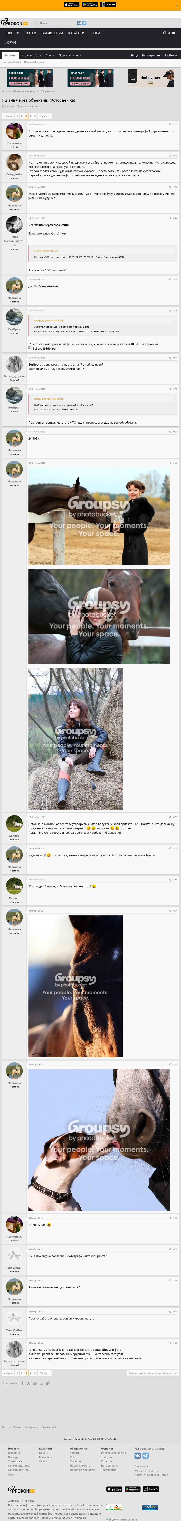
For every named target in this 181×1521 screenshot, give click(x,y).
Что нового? (30, 55)
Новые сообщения (11, 62)
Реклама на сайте (146, 1470)
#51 (175, 817)
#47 (175, 357)
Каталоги (76, 33)
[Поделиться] (169, 124)
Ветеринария (110, 1465)
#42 (175, 155)
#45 (175, 279)
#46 (175, 310)
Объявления (52, 33)
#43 (175, 187)
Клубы (43, 1452)
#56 (175, 1218)
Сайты (43, 1461)
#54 (175, 910)
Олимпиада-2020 (19, 1470)
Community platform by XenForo (90, 1439)
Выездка (14, 1452)
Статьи (30, 33)
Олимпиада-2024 (19, 1465)
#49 (175, 431)
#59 (175, 1311)
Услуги (74, 1452)
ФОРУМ (10, 42)
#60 (175, 1342)
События (107, 1461)
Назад (9, 116)
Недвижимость (80, 1465)
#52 (175, 848)
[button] (40, 55)
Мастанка (10, 106)
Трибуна (106, 1457)
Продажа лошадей (82, 1470)
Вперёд (44, 116)
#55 (175, 1064)
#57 (175, 1249)
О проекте (141, 1466)
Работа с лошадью (113, 1452)
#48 (175, 389)
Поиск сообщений (34, 62)
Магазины (45, 1457)
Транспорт (77, 1461)
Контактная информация (151, 1474)
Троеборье (15, 1461)
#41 (175, 124)
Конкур (13, 1457)
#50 (175, 463)
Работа (75, 1457)
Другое (13, 1474)
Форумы (10, 55)
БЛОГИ (95, 33)
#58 (175, 1280)
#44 (175, 218)
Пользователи (68, 55)
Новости (11, 33)
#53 (175, 879)
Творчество (108, 1470)
